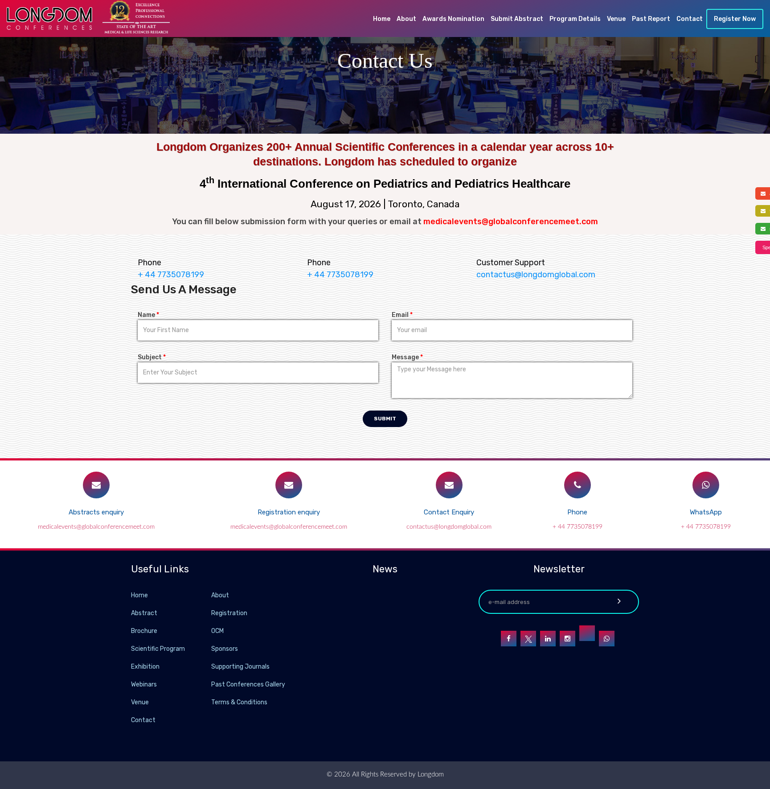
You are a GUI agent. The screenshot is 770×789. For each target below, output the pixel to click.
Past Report (651, 19)
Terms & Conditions (239, 702)
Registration (229, 613)
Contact (689, 19)
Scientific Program (158, 649)
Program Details (575, 19)
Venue (616, 19)
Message (407, 357)
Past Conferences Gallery (248, 684)
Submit (385, 418)
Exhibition (145, 666)
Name (148, 315)
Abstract (144, 613)
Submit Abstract (517, 19)
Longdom (430, 774)
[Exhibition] (210, 666)
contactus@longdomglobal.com (535, 274)
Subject (152, 357)
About (406, 19)
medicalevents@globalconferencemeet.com (96, 527)
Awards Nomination (453, 19)
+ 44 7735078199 (577, 527)
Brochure (144, 631)
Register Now (735, 19)
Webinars (144, 684)
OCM (217, 631)
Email (402, 315)
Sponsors (224, 649)
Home (381, 19)
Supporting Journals (240, 666)
